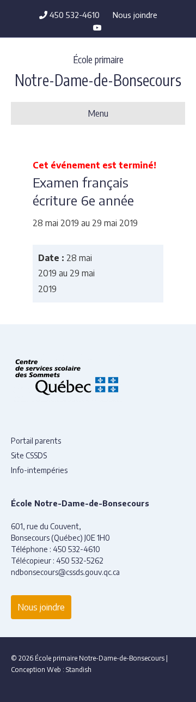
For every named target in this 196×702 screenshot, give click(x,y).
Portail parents (36, 440)
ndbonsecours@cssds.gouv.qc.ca (65, 572)
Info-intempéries (39, 470)
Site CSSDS (29, 455)
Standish (78, 669)
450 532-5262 (79, 560)
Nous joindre (135, 15)
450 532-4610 (73, 15)
